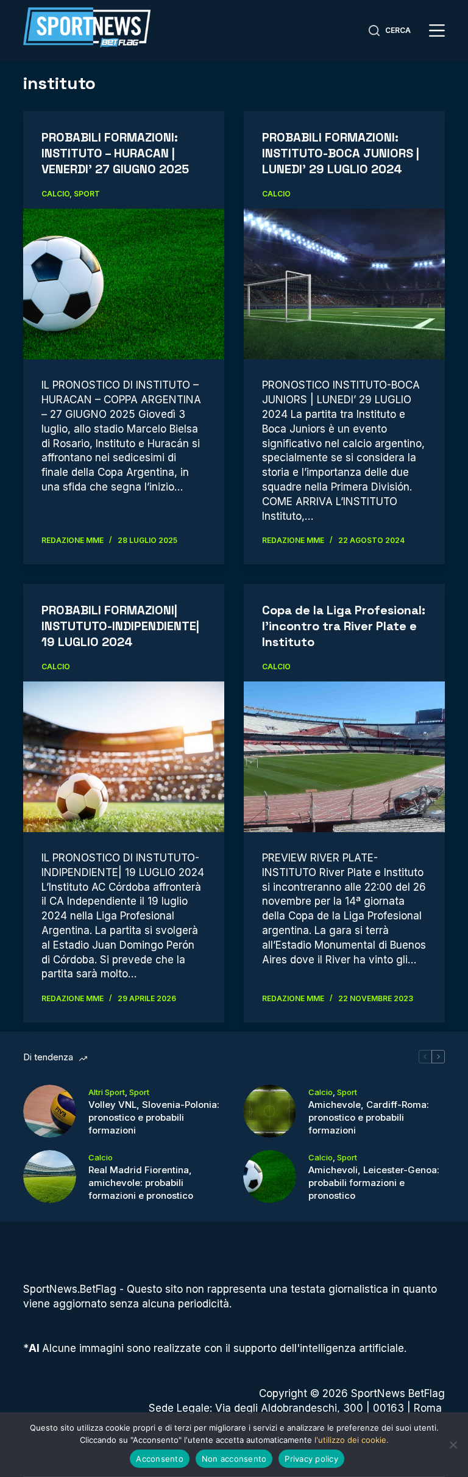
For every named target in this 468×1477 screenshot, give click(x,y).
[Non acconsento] (453, 1445)
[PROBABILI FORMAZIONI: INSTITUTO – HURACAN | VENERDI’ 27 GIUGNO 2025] (123, 284)
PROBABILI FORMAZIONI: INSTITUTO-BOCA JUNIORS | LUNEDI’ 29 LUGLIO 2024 (340, 153)
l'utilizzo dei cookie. (351, 1440)
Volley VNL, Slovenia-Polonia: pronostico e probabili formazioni (153, 1117)
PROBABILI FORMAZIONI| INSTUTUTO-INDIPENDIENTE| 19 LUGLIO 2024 (120, 626)
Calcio (55, 193)
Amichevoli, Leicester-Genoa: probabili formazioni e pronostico (373, 1182)
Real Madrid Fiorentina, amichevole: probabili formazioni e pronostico (140, 1182)
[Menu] (437, 30)
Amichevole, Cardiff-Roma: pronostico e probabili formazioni (368, 1117)
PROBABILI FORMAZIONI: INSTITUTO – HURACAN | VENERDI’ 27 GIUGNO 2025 (115, 153)
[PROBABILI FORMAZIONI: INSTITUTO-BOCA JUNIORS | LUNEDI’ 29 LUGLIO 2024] (344, 284)
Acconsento (159, 1459)
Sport (87, 193)
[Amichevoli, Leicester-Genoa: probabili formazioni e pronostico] (269, 1176)
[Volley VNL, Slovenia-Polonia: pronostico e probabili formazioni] (49, 1111)
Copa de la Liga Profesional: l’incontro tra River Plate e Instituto (343, 626)
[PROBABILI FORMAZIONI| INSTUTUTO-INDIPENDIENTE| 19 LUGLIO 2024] (123, 756)
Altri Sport (106, 1092)
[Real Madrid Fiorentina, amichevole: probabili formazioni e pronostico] (49, 1176)
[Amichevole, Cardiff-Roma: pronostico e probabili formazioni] (269, 1111)
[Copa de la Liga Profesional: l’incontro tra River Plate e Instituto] (344, 756)
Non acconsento (234, 1459)
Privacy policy (311, 1459)
